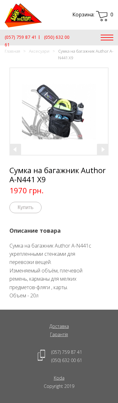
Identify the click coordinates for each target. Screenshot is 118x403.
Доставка (59, 326)
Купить (25, 207)
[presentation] (15, 149)
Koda (59, 378)
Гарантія (59, 334)
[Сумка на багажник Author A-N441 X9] (59, 111)
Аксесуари (39, 51)
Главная (12, 51)
